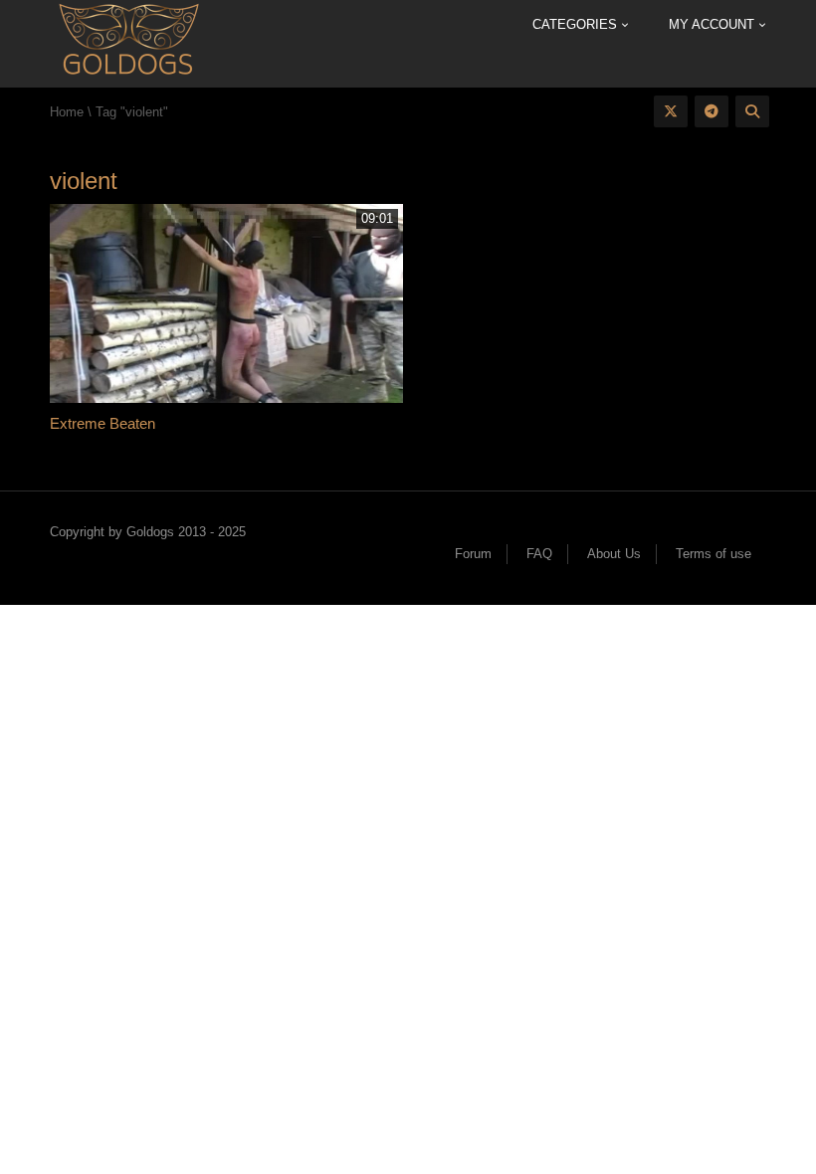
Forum (473, 553)
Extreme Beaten (102, 423)
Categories (576, 24)
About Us (614, 553)
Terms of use (713, 553)
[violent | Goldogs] (128, 42)
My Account (713, 24)
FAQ (539, 553)
